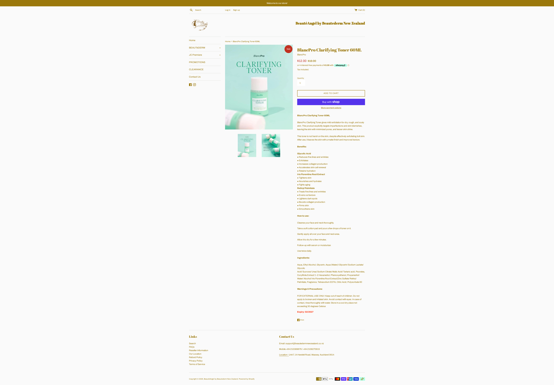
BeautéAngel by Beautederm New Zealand (221, 379)
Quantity (300, 78)
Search (192, 343)
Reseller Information (198, 350)
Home (192, 40)
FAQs (191, 347)
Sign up (236, 10)
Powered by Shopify (246, 379)
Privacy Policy (196, 361)
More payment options (331, 108)
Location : (284, 355)
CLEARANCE (196, 69)
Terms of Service (197, 364)
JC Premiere (205, 55)
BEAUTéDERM (205, 47)
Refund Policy (195, 357)
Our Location (195, 354)
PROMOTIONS (197, 62)
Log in (227, 10)
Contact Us (195, 77)
